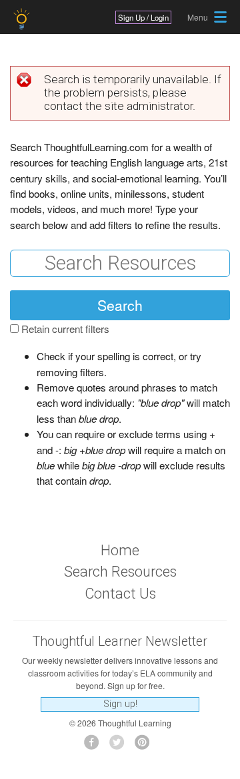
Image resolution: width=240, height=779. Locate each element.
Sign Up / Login (143, 17)
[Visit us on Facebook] (95, 746)
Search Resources (120, 571)
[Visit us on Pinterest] (145, 746)
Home (120, 550)
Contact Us (120, 593)
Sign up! (120, 704)
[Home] (23, 19)
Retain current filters (65, 329)
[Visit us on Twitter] (120, 746)
